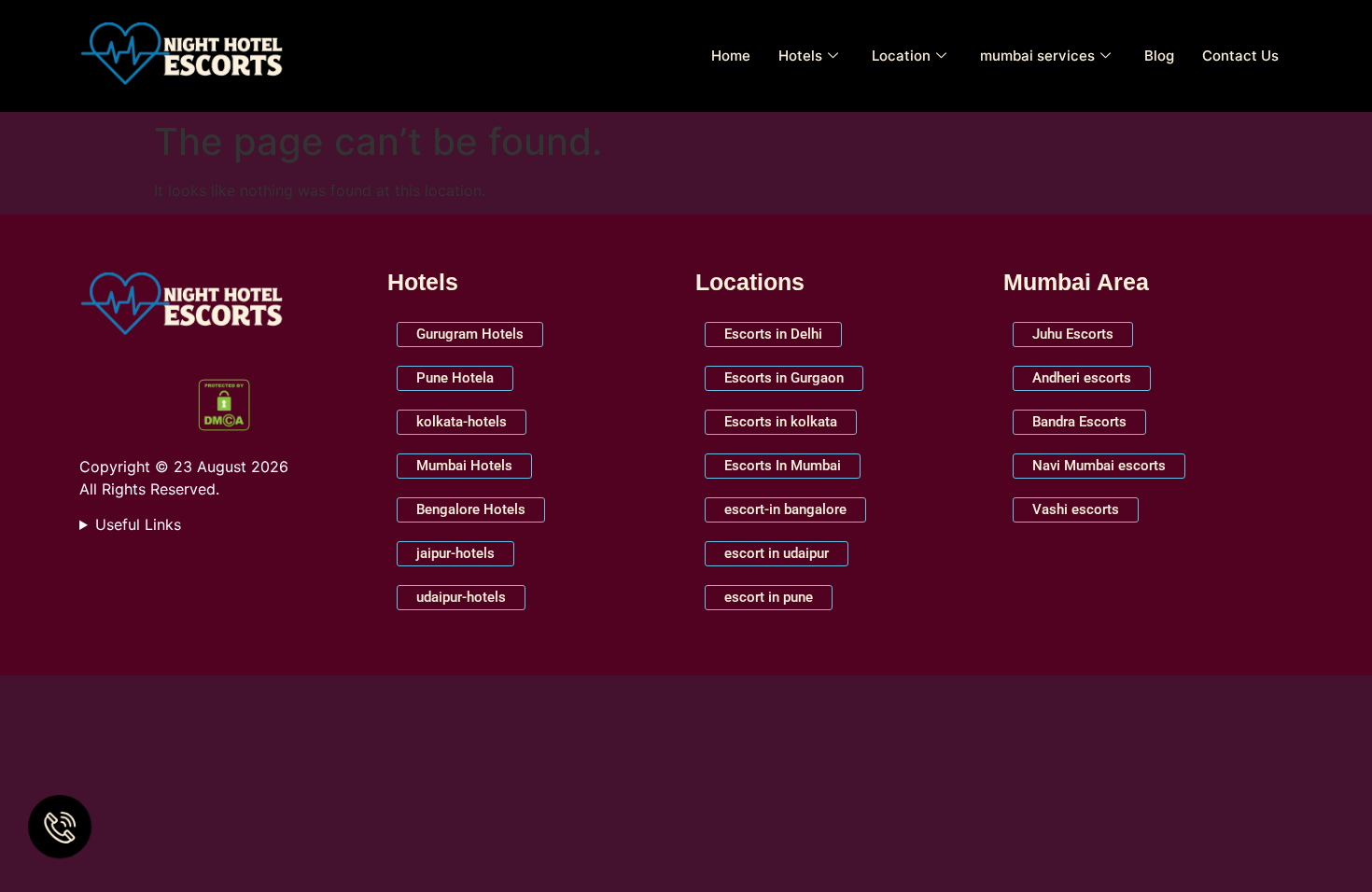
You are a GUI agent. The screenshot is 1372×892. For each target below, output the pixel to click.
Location (901, 55)
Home (730, 55)
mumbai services (1037, 55)
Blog (1159, 55)
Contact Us (1240, 55)
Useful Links (138, 524)
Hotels (800, 55)
